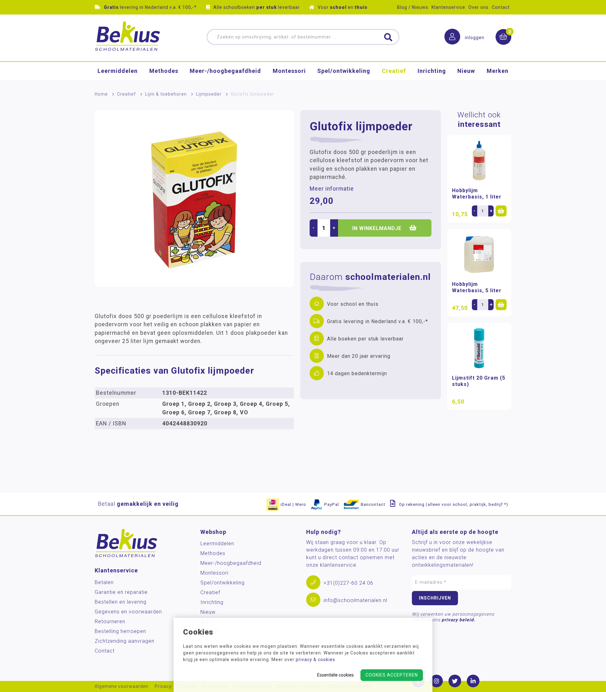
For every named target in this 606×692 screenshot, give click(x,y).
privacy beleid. (458, 619)
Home (101, 94)
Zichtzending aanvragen (124, 641)
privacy (304, 659)
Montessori (289, 71)
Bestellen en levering (120, 602)
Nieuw (466, 71)
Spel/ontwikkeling (343, 71)
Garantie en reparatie (121, 592)
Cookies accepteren (391, 674)
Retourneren (110, 621)
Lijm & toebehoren (166, 94)
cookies (326, 659)
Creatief (394, 71)
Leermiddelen (118, 71)
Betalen (104, 582)
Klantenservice (448, 7)
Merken (497, 71)
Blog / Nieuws (412, 7)
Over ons (478, 7)
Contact (501, 7)
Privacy (163, 686)
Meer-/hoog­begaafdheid (225, 71)
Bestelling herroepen (120, 631)
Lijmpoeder (209, 94)
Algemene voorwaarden (121, 686)
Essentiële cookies (335, 674)
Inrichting (432, 71)
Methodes (163, 71)
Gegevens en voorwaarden (128, 612)
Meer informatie (332, 189)
